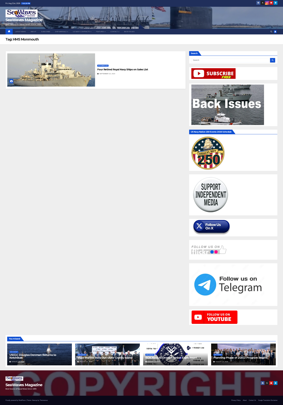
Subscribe (45, 31)
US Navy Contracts (81, 31)
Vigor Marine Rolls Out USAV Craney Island (104, 357)
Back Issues (129, 31)
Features (100, 31)
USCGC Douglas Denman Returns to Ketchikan (32, 356)
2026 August (14, 352)
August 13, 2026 (17, 361)
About (33, 31)
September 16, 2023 (107, 74)
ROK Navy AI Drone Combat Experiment (171, 357)
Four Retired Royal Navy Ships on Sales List (122, 69)
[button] (271, 32)
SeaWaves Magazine (24, 19)
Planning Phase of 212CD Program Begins (240, 357)
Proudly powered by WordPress (16, 400)
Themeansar (44, 400)
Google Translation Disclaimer (267, 400)
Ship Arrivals (61, 31)
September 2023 (103, 65)
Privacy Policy (236, 400)
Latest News (20, 31)
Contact (114, 31)
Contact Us (252, 400)
